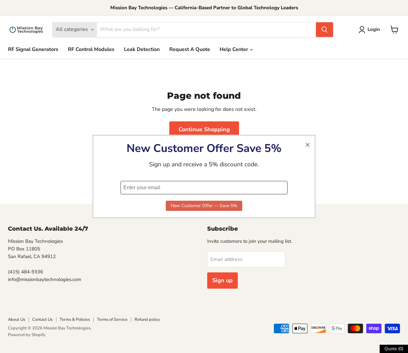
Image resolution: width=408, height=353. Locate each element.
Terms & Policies (75, 319)
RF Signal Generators (33, 49)
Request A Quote (189, 49)
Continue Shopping (204, 129)
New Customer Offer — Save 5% (204, 206)
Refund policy (147, 319)
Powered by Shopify (27, 335)
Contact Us (42, 319)
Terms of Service (112, 319)
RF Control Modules (91, 49)
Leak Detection (142, 49)
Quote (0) (393, 349)
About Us (16, 319)
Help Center (234, 49)
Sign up (222, 280)
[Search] (324, 29)
